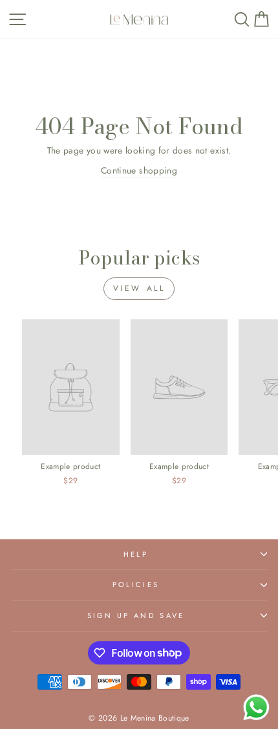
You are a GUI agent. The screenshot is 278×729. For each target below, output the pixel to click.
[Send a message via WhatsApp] (256, 707)
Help (135, 554)
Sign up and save (136, 615)
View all (139, 288)
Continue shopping (139, 170)
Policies (136, 584)
